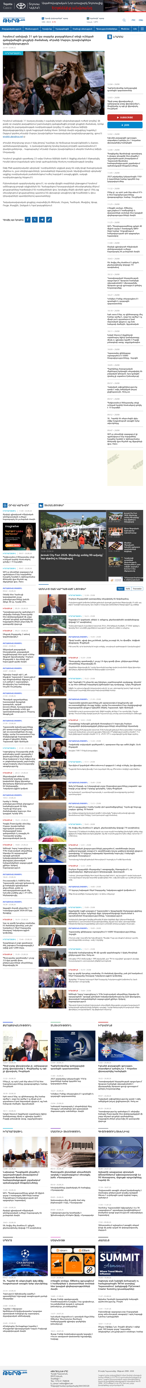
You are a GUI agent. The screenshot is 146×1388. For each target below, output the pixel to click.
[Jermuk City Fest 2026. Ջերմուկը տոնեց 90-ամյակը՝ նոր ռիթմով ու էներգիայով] (73, 530)
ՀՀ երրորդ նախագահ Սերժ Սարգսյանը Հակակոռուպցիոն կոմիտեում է (102, 890)
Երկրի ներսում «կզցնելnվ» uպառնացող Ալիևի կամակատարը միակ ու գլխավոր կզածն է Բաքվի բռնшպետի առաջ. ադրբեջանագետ (123, 338)
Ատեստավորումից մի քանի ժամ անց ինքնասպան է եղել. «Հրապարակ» (68, 1201)
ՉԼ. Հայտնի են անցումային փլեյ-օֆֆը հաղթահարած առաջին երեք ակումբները (123, 420)
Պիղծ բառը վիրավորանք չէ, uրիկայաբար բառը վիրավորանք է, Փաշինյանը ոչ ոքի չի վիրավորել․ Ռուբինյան (123, 105)
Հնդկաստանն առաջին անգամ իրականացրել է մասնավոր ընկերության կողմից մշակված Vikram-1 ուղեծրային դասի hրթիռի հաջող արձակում (120, 1194)
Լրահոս (118, 36)
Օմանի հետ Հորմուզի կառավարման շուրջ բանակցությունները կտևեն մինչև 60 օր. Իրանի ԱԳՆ (16, 598)
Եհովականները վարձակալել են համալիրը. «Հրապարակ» (71, 1188)
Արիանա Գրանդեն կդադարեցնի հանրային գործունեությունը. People (118, 1300)
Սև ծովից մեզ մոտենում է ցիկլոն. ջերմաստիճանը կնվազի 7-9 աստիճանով (123, 264)
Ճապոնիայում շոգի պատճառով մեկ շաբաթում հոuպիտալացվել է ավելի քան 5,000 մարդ (18, 945)
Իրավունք (7, 609)
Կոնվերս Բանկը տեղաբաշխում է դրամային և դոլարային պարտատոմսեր (122, 301)
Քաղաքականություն (12, 588)
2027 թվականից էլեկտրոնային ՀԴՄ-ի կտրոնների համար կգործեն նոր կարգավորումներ (124, 179)
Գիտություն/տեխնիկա (113, 1131)
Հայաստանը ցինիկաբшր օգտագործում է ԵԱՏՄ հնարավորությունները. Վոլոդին (122, 355)
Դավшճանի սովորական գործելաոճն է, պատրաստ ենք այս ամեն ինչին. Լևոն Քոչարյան (105, 745)
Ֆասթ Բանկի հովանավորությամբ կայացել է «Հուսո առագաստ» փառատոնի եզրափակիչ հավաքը (72, 1336)
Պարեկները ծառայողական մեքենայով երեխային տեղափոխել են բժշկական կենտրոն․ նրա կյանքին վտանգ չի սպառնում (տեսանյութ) (124, 372)
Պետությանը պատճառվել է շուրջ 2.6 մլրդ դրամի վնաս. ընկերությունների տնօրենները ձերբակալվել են (18, 961)
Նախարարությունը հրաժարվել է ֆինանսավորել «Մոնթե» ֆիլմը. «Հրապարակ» (72, 1214)
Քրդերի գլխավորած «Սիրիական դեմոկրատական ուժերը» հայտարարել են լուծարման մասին (123, 249)
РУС (134, 20)
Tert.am (14, 20)
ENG (141, 20)
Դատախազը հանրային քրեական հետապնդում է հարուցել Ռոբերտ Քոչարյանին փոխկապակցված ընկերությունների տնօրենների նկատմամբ (103, 724)
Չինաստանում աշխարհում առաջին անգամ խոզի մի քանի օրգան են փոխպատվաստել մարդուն (118, 1227)
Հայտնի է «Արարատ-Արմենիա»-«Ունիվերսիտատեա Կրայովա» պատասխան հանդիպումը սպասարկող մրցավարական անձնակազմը (22, 1312)
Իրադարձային (13, 53)
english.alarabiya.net (13, 136)
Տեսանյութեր (54, 505)
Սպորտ (7, 1240)
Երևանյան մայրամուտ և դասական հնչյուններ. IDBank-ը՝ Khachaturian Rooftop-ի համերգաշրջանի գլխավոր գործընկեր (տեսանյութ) (73, 1320)
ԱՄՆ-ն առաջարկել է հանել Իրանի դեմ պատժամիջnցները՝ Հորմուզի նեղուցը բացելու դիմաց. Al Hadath (105, 808)
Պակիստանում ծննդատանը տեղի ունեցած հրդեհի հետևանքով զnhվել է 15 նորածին (124, 405)
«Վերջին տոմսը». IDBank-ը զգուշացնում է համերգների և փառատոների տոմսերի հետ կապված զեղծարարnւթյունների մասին (125, 211)
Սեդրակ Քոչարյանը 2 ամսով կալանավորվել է (16, 635)
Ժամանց (104, 1240)
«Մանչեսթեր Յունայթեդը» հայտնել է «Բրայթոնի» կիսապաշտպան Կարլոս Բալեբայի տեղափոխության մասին (25, 1328)
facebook (28, 220)
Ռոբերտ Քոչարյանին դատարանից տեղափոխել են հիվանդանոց (99, 599)
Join (126, 125)
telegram (42, 220)
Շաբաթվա (137, 589)
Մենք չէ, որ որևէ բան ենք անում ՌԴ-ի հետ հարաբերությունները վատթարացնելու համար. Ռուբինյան (124, 194)
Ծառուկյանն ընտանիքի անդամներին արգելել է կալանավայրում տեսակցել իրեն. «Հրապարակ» (71, 1175)
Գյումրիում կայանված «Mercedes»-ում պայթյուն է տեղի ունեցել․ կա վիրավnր (105, 765)
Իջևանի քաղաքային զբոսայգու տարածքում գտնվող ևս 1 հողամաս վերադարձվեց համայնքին (124, 140)
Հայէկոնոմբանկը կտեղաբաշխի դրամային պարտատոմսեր (122, 89)
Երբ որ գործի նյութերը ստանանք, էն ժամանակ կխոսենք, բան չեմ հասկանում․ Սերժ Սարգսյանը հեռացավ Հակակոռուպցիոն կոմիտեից (19, 928)
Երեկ (128, 589)
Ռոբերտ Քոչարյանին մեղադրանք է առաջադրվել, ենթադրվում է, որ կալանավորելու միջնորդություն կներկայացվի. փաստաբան (100, 870)
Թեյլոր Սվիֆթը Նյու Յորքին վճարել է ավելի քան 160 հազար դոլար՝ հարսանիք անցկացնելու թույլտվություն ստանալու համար (120, 1329)
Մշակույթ (58, 1240)
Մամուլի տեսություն (66, 1131)
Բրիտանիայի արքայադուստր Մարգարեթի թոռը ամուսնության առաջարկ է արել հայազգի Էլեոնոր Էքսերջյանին (120, 1314)
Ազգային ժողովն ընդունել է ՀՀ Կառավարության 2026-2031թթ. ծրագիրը (18, 910)
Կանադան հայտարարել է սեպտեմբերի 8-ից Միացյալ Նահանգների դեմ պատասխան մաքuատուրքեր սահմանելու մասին (71, 1108)
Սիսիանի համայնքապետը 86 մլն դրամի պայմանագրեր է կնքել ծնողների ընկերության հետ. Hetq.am (103, 953)
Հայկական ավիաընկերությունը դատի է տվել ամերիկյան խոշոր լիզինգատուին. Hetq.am (122, 389)
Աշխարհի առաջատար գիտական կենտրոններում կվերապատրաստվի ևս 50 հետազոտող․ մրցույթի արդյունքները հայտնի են (120, 1176)
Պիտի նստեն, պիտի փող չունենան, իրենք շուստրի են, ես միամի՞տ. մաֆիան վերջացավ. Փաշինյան (104, 641)
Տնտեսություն (61, 1025)
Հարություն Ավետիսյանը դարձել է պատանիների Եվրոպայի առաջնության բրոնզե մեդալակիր (25, 1296)
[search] (124, 20)
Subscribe (126, 117)
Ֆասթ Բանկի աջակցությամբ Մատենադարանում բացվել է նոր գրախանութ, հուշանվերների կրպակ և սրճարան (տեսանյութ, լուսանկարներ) (72, 1303)
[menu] (142, 29)
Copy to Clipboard (49, 220)
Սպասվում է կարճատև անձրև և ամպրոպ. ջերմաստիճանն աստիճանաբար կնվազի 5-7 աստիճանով (104, 621)
